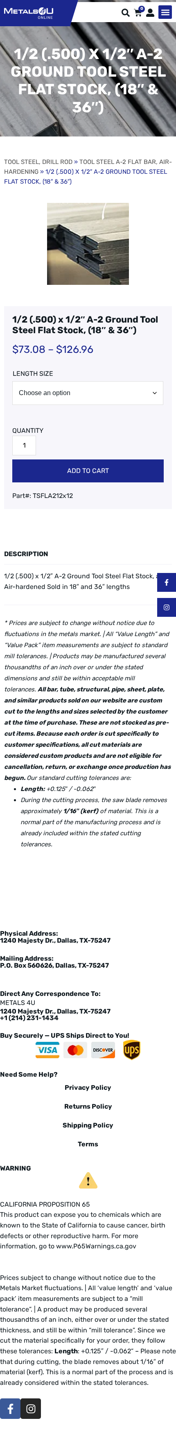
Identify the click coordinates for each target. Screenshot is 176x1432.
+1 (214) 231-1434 (29, 1018)
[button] (165, 12)
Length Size (33, 373)
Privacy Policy (88, 1087)
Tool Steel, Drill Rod (38, 162)
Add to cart (88, 471)
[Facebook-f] (166, 582)
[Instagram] (166, 607)
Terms (88, 1144)
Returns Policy (88, 1106)
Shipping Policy (88, 1125)
